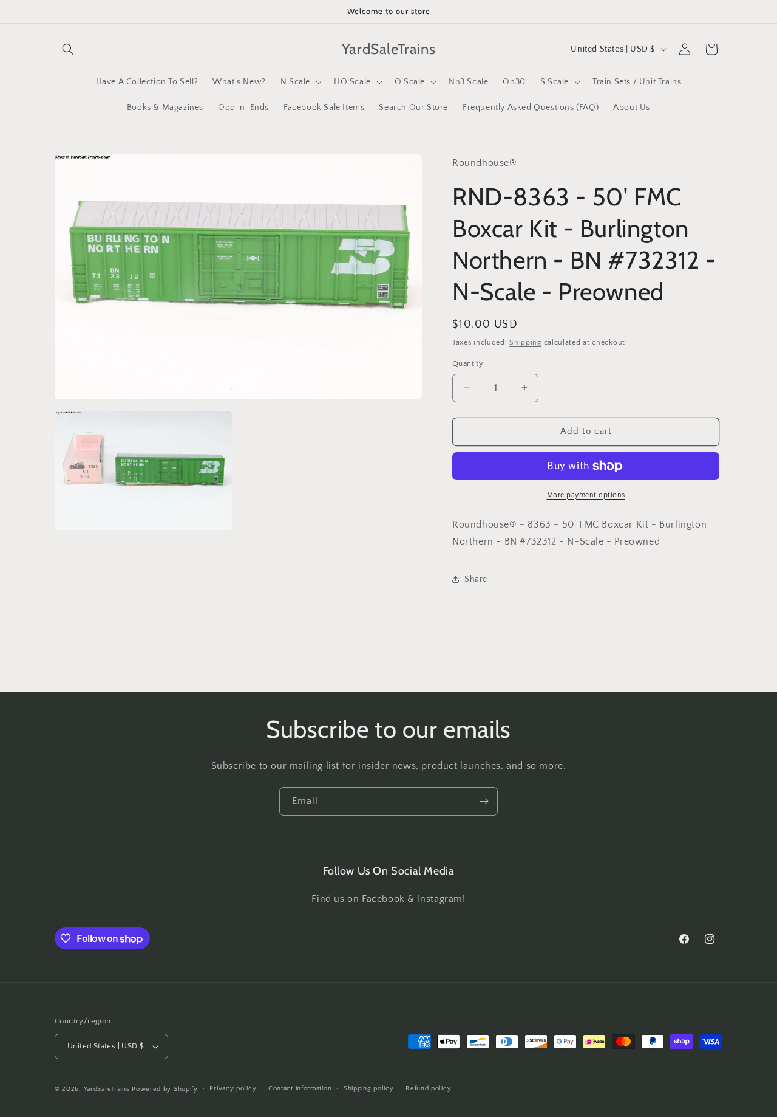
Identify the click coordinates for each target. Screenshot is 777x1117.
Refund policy (428, 1088)
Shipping (525, 342)
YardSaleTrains (107, 1089)
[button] (68, 49)
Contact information (299, 1088)
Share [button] (475, 579)
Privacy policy (232, 1088)
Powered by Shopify (165, 1089)
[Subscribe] (483, 801)
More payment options (586, 495)
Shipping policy (369, 1088)
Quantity (467, 363)
